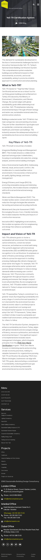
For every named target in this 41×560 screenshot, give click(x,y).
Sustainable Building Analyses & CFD (10, 427)
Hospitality (4, 467)
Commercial (4, 470)
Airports (3, 461)
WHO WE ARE (5, 391)
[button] (38, 4)
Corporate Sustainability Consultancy (10, 433)
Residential (4, 464)
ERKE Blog (22, 23)
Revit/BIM (4, 421)
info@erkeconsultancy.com (13, 499)
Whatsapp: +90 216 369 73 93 (14, 513)
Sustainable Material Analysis (8, 430)
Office (2, 452)
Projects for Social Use (7, 476)
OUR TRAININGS (6, 401)
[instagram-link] (7, 544)
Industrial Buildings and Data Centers (10, 458)
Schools (3, 473)
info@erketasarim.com (12, 521)
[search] (33, 4)
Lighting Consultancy (6, 418)
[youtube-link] (20, 544)
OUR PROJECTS (5, 398)
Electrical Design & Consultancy (6, 414)
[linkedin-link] (3, 544)
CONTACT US (5, 404)
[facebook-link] (11, 544)
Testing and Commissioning (8, 439)
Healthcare (4, 455)
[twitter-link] (15, 544)
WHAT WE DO (5, 395)
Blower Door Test (6, 442)
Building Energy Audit (6, 436)
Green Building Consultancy (8, 424)
